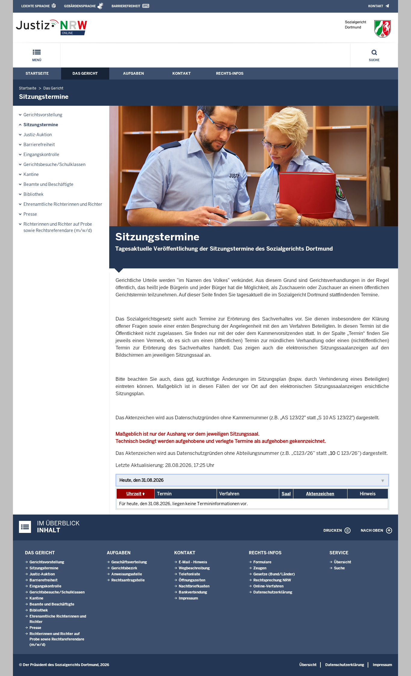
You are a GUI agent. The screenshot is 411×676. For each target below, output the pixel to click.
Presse (30, 214)
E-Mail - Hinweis (193, 562)
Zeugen (259, 568)
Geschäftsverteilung (129, 562)
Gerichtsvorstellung (42, 114)
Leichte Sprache (35, 6)
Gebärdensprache (80, 6)
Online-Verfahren (268, 586)
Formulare (262, 562)
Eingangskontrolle (41, 154)
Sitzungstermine (40, 124)
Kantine (31, 174)
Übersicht (342, 562)
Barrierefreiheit (126, 6)
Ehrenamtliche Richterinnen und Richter (62, 204)
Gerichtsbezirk (124, 568)
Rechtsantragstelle (128, 580)
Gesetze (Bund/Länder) (274, 574)
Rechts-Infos (229, 73)
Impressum (188, 598)
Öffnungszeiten (192, 580)
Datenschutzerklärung (272, 592)
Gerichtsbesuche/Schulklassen (54, 164)
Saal (286, 493)
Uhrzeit (133, 493)
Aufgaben (133, 73)
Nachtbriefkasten (194, 586)
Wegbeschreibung (194, 568)
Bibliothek (33, 194)
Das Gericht (85, 73)
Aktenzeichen (320, 493)
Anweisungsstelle (126, 574)
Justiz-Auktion (37, 134)
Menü (36, 60)
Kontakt (375, 6)
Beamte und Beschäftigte (48, 184)
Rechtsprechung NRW (272, 580)
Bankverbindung (193, 592)
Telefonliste (189, 574)
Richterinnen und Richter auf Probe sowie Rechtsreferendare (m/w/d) (57, 227)
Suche (374, 60)
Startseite (37, 73)
